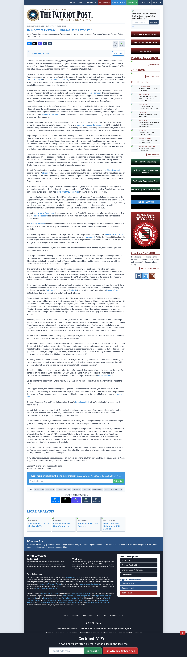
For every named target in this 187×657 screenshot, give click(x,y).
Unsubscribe (127, 574)
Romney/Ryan (112, 290)
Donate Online (128, 583)
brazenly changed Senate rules (90, 124)
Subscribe (118, 481)
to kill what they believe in (68, 191)
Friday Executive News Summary (61, 524)
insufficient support (112, 170)
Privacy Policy (101, 615)
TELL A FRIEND (104, 2)
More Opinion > (153, 155)
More (65, 547)
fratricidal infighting (54, 290)
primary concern (38, 223)
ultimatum (46, 172)
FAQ (66, 615)
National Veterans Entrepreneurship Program (59, 600)
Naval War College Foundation (69, 602)
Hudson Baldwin (109, 521)
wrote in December (46, 212)
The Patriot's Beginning (145, 162)
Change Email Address (131, 565)
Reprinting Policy (116, 615)
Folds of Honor (83, 600)
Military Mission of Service (81, 593)
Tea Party (73, 290)
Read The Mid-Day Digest (145, 34)
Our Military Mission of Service (145, 189)
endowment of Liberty (73, 577)
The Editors (57, 521)
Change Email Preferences (132, 570)
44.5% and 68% (105, 375)
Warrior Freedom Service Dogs (72, 598)
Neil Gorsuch (95, 92)
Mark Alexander (40, 53)
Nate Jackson (32, 521)
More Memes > (154, 64)
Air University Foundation (46, 602)
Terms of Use (87, 615)
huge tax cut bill (82, 401)
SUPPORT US (132, 2)
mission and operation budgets (89, 584)
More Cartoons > (152, 76)
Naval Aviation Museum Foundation (98, 602)
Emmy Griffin (82, 521)
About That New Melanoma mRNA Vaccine (111, 526)
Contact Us (75, 615)
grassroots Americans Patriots (50, 584)
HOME (72, 2)
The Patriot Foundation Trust (145, 181)
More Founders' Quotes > (149, 268)
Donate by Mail (128, 588)
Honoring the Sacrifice (50, 598)
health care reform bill (114, 234)
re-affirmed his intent (51, 114)
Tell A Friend (145, 51)
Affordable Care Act (59, 79)
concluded (90, 236)
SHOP (155, 2)
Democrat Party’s (34, 79)
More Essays (118, 53)
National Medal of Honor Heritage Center (77, 596)
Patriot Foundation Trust (49, 593)
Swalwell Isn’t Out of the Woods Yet (38, 524)
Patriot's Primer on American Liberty (145, 171)
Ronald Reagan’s (40, 215)
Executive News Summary (145, 42)
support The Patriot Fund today (46, 588)
